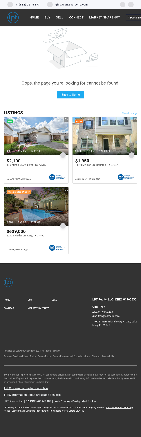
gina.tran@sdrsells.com (106, 316)
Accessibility (108, 356)
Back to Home (71, 94)
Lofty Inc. (20, 351)
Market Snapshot (104, 17)
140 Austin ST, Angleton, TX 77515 (26, 164)
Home (34, 17)
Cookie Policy (44, 356)
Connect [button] (76, 17)
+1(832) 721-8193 (102, 312)
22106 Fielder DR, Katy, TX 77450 (25, 235)
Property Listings (81, 356)
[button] (16, 300)
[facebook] (122, 4)
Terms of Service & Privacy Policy (20, 356)
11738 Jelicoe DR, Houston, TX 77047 (96, 164)
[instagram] (131, 4)
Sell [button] (60, 17)
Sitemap (96, 356)
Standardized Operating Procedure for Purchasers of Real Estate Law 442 (48, 411)
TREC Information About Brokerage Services (32, 395)
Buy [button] (47, 17)
